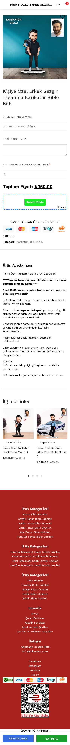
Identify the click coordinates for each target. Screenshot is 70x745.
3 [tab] (37, 476)
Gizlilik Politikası (35, 622)
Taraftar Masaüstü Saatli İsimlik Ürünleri (35, 551)
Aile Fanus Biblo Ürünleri (35, 532)
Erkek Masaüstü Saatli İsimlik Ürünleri (35, 560)
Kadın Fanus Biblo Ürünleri (35, 523)
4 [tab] (41, 476)
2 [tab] (33, 476)
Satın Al (51, 738)
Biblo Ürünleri (35, 580)
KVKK (35, 613)
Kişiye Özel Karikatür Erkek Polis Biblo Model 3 (51, 452)
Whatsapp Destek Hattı (35, 646)
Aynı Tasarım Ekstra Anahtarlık (26, 164)
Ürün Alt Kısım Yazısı (17, 116)
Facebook (35, 661)
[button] (64, 4)
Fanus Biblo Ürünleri (35, 514)
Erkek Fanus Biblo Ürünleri (35, 527)
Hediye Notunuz (14, 138)
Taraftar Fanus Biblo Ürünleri (35, 536)
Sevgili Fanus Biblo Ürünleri (35, 518)
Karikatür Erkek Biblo (29, 241)
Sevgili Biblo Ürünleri (35, 589)
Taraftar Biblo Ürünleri (35, 585)
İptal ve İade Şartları (35, 627)
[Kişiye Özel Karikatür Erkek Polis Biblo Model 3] (52, 423)
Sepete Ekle (18, 738)
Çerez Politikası (35, 618)
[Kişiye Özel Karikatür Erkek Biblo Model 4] (18, 423)
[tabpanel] (18, 439)
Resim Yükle (35, 202)
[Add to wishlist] (62, 17)
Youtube (35, 670)
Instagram (35, 665)
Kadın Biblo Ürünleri (35, 593)
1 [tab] (28, 476)
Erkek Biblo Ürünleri (35, 598)
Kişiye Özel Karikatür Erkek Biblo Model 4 (16, 450)
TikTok (35, 674)
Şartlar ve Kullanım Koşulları (35, 631)
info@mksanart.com (35, 651)
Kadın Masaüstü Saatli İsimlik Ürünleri (35, 556)
